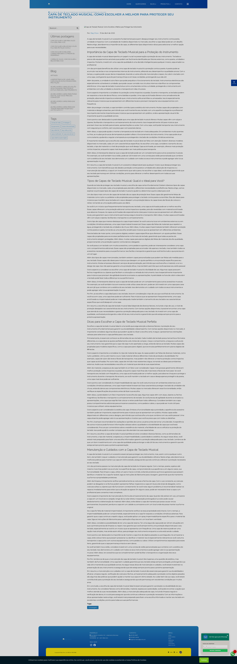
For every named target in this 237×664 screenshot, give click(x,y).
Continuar (204, 660)
